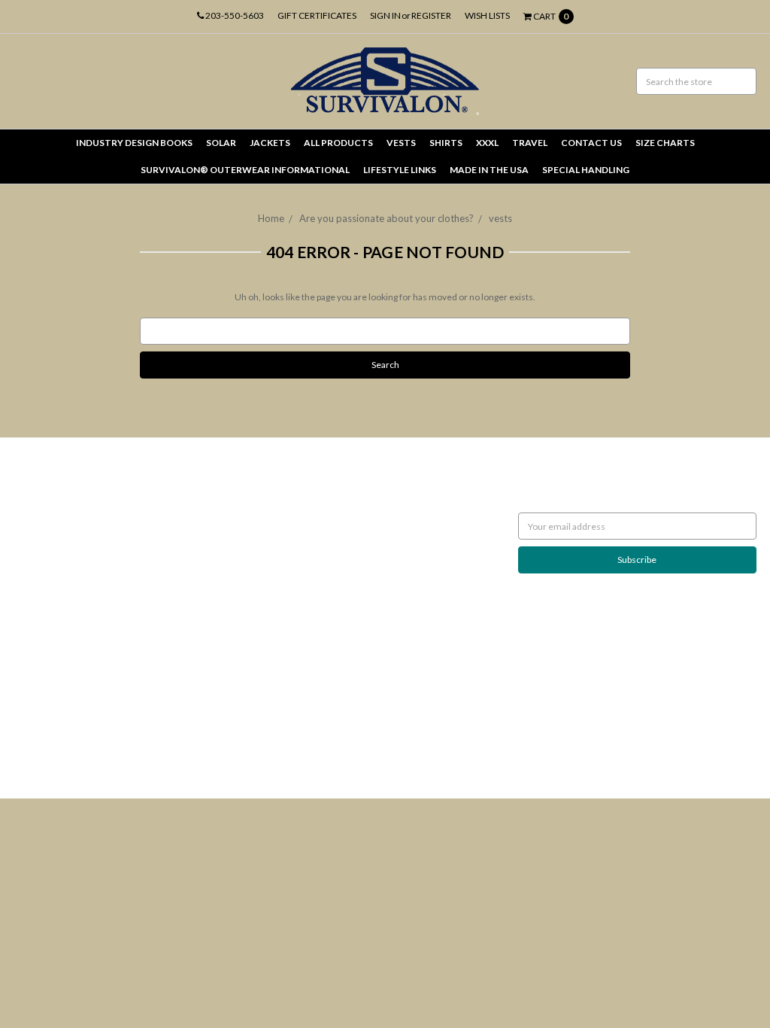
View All (281, 505)
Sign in (385, 15)
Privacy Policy (41, 600)
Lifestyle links (399, 169)
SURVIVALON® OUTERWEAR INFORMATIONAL (245, 169)
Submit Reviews (45, 613)
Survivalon (286, 491)
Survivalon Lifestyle (53, 491)
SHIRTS (445, 142)
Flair (189, 749)
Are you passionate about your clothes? (386, 218)
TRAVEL (529, 142)
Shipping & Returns (51, 559)
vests (500, 218)
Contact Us (36, 640)
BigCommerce (92, 749)
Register (431, 15)
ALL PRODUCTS (338, 142)
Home (271, 218)
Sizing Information (50, 546)
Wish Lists (487, 15)
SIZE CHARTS (665, 142)
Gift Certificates (316, 15)
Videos (28, 681)
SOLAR (221, 142)
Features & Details (51, 668)
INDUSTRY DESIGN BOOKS (134, 142)
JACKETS (270, 142)
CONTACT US (591, 142)
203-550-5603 (234, 15)
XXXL (487, 142)
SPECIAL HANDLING (585, 169)
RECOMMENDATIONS (59, 532)
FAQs (25, 654)
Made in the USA (489, 169)
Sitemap (30, 708)
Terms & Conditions (54, 627)
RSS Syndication (45, 695)
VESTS (401, 142)
